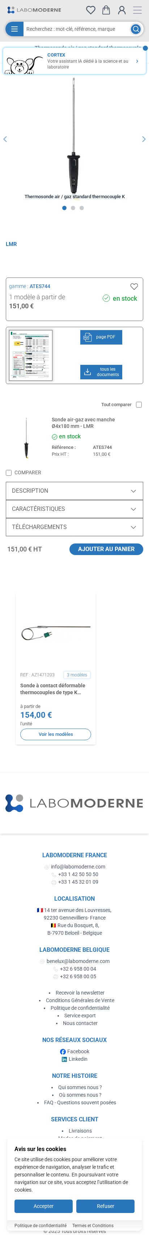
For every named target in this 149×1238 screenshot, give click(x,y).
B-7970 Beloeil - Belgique (74, 933)
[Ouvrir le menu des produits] (14, 29)
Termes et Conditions (93, 1225)
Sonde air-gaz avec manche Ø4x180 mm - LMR (83, 423)
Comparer (27, 472)
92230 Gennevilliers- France (75, 918)
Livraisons (80, 1131)
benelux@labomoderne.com (78, 961)
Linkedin (78, 1059)
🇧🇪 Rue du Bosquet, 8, (74, 925)
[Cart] (106, 9)
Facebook (78, 1051)
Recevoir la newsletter (80, 993)
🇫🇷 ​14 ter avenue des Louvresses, (74, 910)
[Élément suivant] (144, 139)
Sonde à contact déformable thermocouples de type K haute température (52, 689)
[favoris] (91, 10)
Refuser (105, 1206)
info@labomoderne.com (78, 867)
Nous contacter (80, 1023)
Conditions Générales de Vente (80, 1000)
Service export (80, 1015)
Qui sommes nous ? (80, 1087)
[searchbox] (76, 29)
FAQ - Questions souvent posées (80, 1102)
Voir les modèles (56, 734)
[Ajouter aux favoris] (134, 286)
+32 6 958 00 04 (78, 969)
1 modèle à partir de (37, 297)
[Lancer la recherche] (135, 29)
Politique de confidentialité (80, 1008)
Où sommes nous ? (80, 1095)
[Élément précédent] (5, 139)
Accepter (44, 1206)
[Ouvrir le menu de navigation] (137, 10)
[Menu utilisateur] (122, 10)
